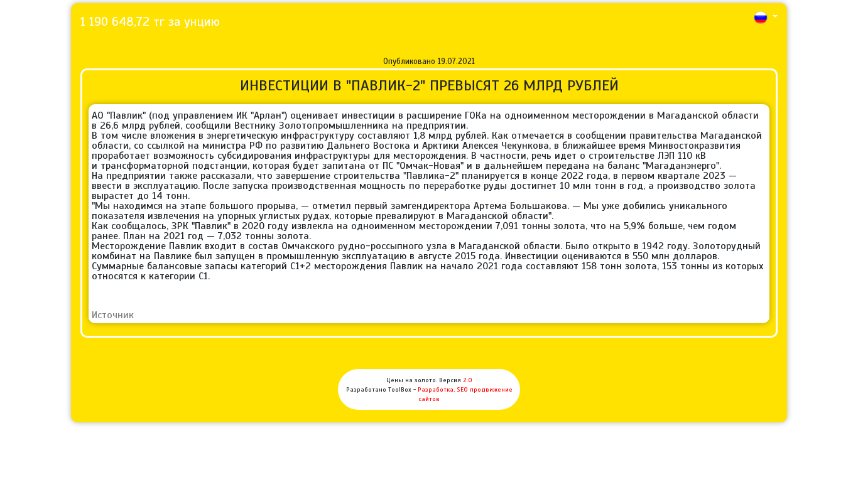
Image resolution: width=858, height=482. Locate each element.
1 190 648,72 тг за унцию (150, 21)
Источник (113, 315)
